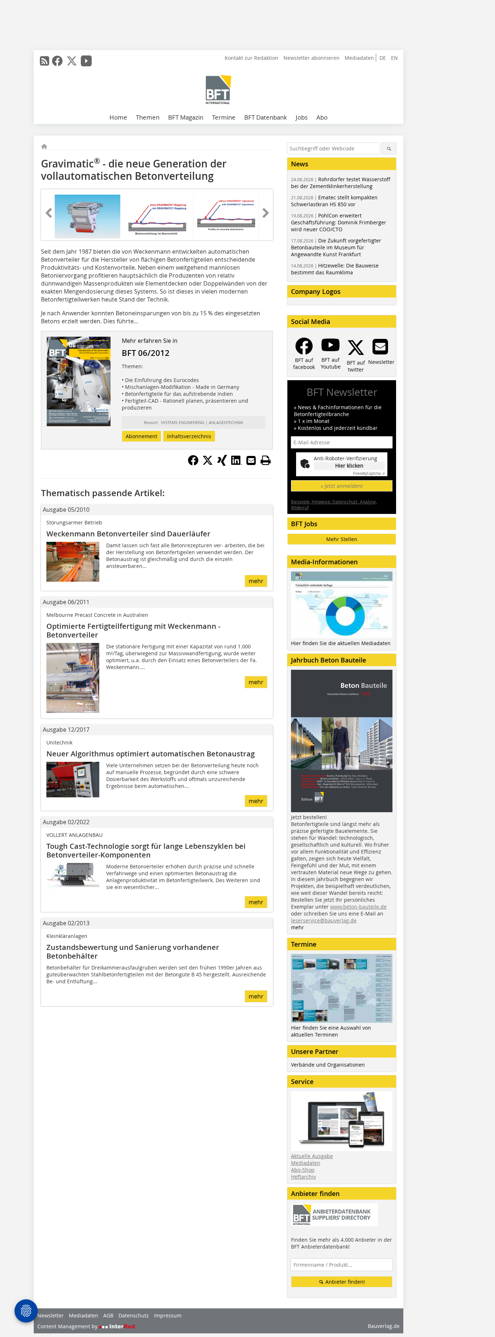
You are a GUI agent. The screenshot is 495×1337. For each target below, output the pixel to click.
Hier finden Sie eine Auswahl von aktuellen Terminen (331, 1031)
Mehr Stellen (341, 539)
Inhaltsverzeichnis (189, 436)
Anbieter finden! (344, 1281)
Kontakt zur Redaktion (251, 57)
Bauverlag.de (384, 1326)
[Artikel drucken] (265, 460)
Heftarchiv (303, 1176)
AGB (108, 1315)
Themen (147, 117)
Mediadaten (359, 57)
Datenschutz (133, 1315)
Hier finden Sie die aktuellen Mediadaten (341, 643)
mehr (256, 581)
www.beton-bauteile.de (358, 906)
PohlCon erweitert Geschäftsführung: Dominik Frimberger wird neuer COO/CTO (338, 222)
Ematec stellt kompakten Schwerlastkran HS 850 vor (334, 201)
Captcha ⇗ (369, 473)
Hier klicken (349, 465)
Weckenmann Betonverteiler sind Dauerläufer (128, 534)
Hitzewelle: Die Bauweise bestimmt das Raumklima (335, 269)
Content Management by (68, 1326)
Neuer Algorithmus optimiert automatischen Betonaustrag (150, 754)
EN (394, 57)
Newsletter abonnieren (311, 57)
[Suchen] (389, 148)
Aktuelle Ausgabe (312, 1156)
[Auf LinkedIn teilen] (236, 463)
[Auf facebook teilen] (193, 463)
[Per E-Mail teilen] (251, 460)
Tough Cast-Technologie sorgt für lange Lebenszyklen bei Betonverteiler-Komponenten (146, 850)
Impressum (168, 1315)
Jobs (302, 117)
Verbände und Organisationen (328, 1064)
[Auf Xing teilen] (222, 463)
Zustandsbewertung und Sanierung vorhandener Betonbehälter (132, 951)
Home (118, 117)
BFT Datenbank (265, 117)
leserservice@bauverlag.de (324, 920)
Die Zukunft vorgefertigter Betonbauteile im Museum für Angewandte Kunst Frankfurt (336, 247)
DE (382, 57)
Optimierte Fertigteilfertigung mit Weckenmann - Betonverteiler (133, 630)
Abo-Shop (303, 1169)
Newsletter (50, 1315)
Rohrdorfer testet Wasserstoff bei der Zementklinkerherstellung (340, 183)
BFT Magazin (185, 117)
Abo (322, 117)
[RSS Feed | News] (44, 61)
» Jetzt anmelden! (342, 485)
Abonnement (141, 436)
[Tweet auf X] (207, 463)
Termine (224, 117)
